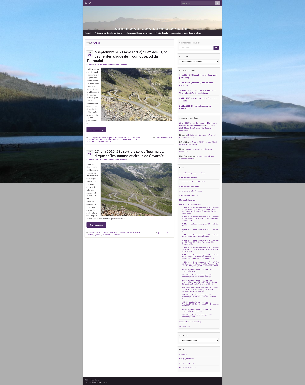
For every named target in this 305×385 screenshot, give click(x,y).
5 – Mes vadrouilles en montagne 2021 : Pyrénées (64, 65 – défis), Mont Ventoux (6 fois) (200, 236)
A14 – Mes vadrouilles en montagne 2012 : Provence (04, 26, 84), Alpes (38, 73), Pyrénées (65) (199, 296)
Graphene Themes (101, 382)
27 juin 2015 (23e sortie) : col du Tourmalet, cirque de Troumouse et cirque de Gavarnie (129, 153)
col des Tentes (129, 138)
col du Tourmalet (133, 233)
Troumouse (99, 141)
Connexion (183, 354)
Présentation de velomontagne (108, 33)
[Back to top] (300, 380)
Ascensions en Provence (188, 195)
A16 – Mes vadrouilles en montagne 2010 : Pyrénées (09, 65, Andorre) (197, 310)
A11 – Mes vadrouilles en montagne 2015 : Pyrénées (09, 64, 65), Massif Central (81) (197, 276)
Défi (96, 139)
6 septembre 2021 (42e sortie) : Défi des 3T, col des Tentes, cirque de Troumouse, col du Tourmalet (127, 56)
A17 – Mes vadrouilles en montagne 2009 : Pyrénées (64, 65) (197, 316)
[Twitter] (89, 2)
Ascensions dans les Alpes (189, 186)
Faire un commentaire (164, 138)
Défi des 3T (103, 139)
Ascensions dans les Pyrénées (190, 191)
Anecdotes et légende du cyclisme (186, 33)
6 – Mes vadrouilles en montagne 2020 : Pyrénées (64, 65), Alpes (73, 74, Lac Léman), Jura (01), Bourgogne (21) (200, 242)
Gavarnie (123, 139)
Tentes (134, 139)
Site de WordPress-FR (187, 368)
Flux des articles (187, 359)
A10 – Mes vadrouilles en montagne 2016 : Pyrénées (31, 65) (197, 270)
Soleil (129, 139)
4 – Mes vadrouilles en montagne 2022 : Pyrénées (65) (200, 230)
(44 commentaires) (165, 233)
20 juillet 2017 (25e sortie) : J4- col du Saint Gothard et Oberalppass (197, 127)
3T (90, 138)
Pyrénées (97, 235)
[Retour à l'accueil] (152, 18)
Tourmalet (90, 141)
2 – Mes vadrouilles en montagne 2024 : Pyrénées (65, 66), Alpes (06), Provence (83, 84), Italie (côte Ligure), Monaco (200, 218)
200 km (92, 233)
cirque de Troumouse (115, 138)
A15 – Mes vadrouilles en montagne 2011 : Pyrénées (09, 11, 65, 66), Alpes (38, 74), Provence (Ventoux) (200, 304)
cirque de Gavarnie (99, 138)
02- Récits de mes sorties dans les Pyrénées (110, 64)
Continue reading (96, 130)
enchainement (113, 139)
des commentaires (187, 363)
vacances (108, 141)
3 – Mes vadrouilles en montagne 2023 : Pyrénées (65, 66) (200, 225)
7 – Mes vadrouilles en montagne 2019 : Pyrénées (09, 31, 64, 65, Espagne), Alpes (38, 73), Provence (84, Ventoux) (200, 249)
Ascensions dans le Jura (188, 177)
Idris (90, 64)
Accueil (88, 33)
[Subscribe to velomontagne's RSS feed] (86, 2)
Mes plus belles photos (187, 200)
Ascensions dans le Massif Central (192, 182)
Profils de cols (161, 33)
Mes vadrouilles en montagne (139, 33)
